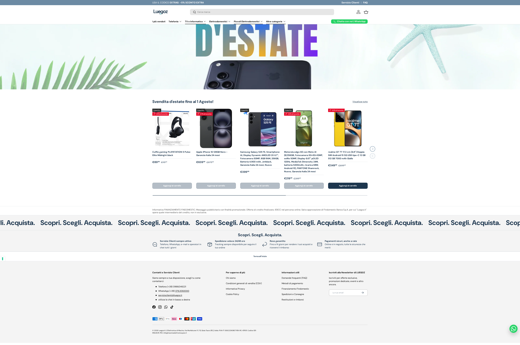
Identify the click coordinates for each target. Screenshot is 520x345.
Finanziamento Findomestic (295, 288)
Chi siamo (231, 278)
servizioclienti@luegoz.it (170, 295)
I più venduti (158, 21)
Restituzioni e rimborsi (293, 299)
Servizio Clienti (350, 2)
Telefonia (173, 21)
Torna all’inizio (260, 256)
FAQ (365, 2)
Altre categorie (274, 21)
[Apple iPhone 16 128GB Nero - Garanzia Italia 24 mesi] (216, 128)
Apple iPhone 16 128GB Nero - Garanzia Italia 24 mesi (211, 154)
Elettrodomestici (218, 21)
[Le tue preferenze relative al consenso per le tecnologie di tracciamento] (2, 258)
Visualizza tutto (360, 101)
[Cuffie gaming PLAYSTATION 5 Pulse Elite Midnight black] (172, 128)
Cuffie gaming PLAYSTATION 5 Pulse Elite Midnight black (171, 154)
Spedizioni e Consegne (293, 294)
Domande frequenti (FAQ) (294, 278)
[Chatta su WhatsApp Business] (513, 329)
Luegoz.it (162, 330)
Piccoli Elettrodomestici (246, 21)
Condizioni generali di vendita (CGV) (244, 283)
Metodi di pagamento (292, 283)
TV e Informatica (194, 21)
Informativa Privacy (235, 288)
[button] (366, 12)
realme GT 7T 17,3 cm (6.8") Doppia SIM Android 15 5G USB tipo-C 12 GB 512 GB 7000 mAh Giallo (346, 155)
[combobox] (262, 12)
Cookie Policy (232, 294)
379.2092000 (182, 291)
